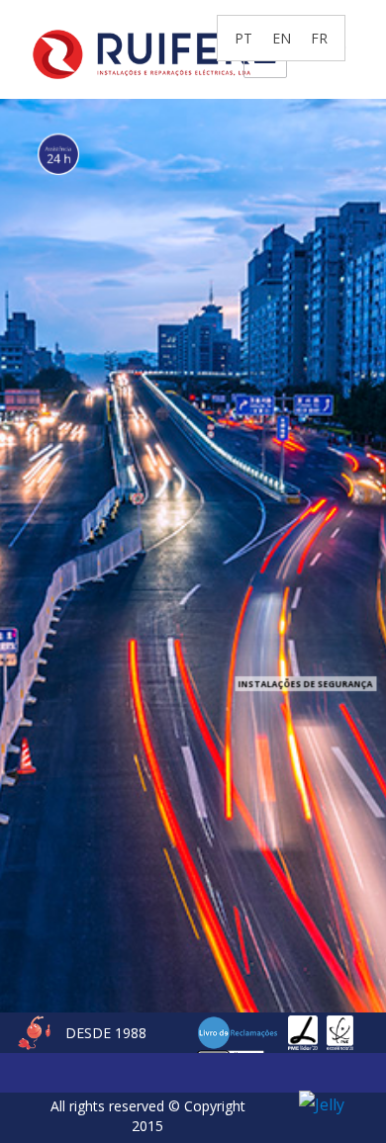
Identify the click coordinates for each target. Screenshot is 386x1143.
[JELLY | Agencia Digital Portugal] (321, 1102)
